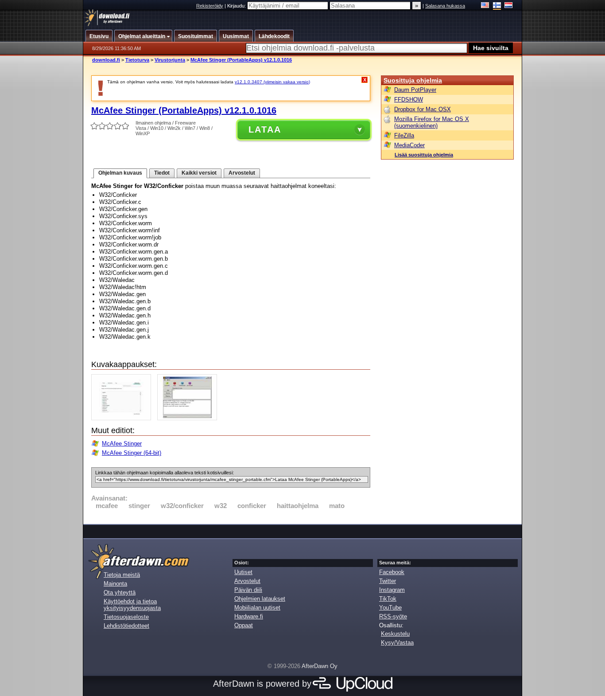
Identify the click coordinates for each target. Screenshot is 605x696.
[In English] (485, 6)
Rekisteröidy (209, 5)
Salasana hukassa (445, 5)
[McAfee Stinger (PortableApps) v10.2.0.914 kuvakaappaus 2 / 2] (189, 418)
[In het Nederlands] (508, 6)
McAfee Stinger (122, 443)
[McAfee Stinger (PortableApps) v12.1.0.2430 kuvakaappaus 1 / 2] (123, 418)
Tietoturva (137, 60)
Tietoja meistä (122, 574)
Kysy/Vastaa (397, 642)
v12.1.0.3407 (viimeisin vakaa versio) (272, 81)
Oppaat (243, 625)
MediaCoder (409, 145)
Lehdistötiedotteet (126, 625)
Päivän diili (248, 590)
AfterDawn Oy (319, 666)
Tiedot (162, 173)
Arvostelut (242, 173)
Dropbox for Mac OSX (422, 109)
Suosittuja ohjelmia (413, 80)
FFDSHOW (408, 99)
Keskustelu (395, 633)
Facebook (391, 572)
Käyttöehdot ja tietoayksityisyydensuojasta (132, 604)
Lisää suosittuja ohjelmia (424, 154)
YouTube (390, 607)
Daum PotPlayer (415, 89)
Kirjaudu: (237, 5)
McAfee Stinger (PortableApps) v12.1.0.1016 (241, 60)
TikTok (387, 598)
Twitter (387, 581)
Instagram (392, 590)
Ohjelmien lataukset (259, 598)
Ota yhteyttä (120, 592)
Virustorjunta (170, 60)
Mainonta (115, 583)
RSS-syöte (393, 616)
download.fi (106, 60)
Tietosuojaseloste (126, 617)
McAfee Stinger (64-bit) (131, 453)
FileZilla (404, 135)
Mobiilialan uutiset (257, 607)
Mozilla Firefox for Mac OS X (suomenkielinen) (431, 122)
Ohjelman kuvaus (120, 173)
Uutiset (243, 572)
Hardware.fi (248, 616)
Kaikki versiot (199, 173)
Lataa (264, 129)
